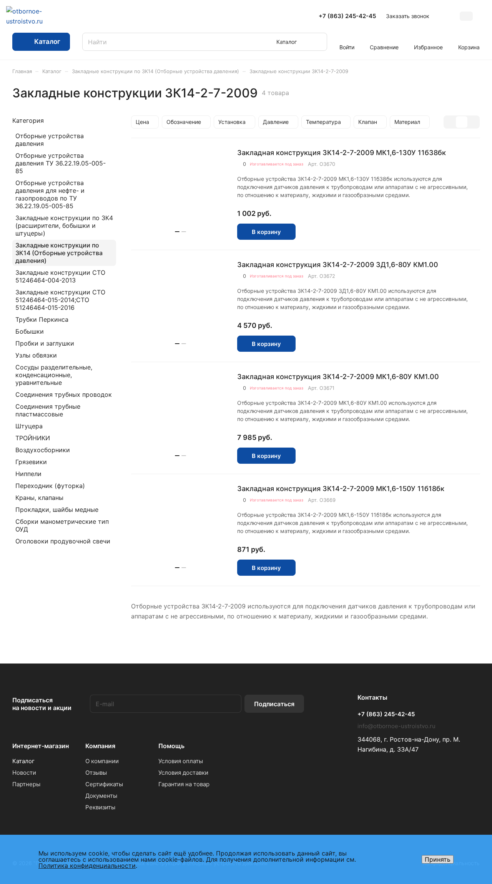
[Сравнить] (322, 232)
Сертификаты (104, 784)
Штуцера (29, 426)
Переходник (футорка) (50, 486)
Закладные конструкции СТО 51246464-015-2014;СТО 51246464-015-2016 (60, 299)
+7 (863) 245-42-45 (347, 16)
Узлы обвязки (36, 355)
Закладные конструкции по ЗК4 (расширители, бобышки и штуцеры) (64, 225)
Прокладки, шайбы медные (56, 509)
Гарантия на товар (183, 784)
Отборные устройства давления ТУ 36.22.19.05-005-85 (60, 163)
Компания (100, 746)
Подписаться (274, 704)
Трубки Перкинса (41, 319)
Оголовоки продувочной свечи (62, 541)
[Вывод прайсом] (473, 122)
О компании (102, 761)
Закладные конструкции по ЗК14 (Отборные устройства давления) (59, 252)
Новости (24, 772)
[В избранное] (306, 232)
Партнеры (26, 784)
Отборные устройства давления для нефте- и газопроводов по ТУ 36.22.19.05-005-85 (50, 194)
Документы (101, 795)
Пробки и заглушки (44, 343)
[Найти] (317, 42)
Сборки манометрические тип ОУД (62, 525)
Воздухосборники (42, 450)
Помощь (171, 746)
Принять (437, 859)
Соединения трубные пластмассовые (47, 410)
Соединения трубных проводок (63, 394)
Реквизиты (100, 807)
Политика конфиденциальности (87, 865)
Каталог (23, 761)
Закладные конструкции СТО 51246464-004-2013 (60, 276)
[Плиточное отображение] (450, 122)
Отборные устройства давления (49, 139)
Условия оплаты (180, 761)
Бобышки (29, 331)
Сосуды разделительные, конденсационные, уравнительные (53, 374)
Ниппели (28, 474)
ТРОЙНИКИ (32, 438)
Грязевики (31, 462)
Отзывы (96, 772)
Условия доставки (183, 772)
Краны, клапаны (39, 497)
